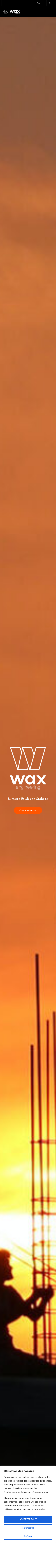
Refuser (28, 1536)
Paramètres (28, 1528)
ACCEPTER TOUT (28, 1519)
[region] (28, 1504)
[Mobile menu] (51, 12)
